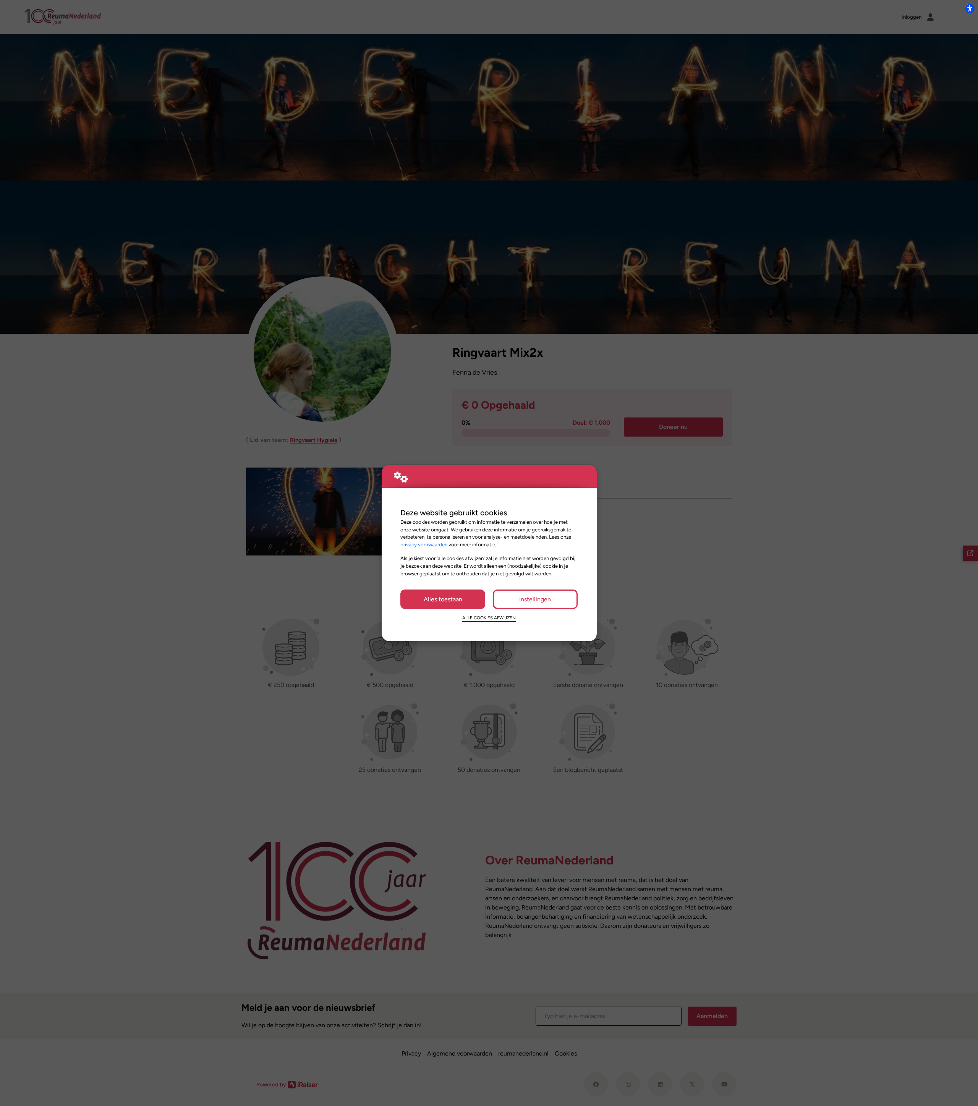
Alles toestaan (443, 599)
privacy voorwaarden (423, 544)
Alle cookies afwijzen (489, 617)
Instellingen (535, 599)
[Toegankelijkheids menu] (969, 8)
